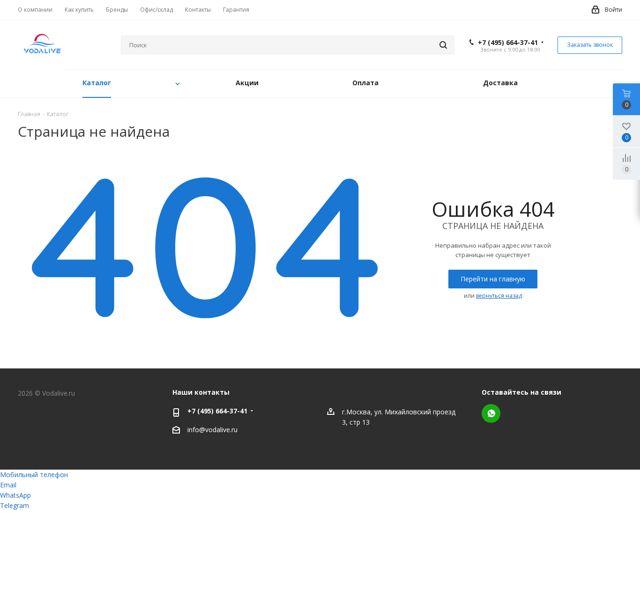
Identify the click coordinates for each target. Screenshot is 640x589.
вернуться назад (499, 296)
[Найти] (443, 45)
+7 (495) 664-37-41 (508, 42)
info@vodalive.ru (212, 429)
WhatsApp (491, 413)
